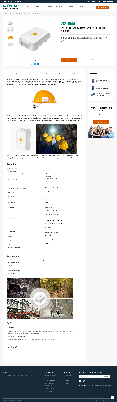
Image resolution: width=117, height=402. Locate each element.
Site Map (111, 400)
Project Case (69, 375)
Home (27, 6)
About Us (68, 383)
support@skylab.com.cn (14, 387)
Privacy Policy (105, 400)
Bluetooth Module (51, 375)
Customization (60, 6)
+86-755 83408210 (13, 382)
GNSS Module (50, 388)
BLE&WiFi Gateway (51, 380)
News (71, 6)
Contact (81, 6)
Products (38, 6)
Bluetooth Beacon (51, 377)
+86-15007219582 (22, 382)
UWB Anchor (50, 383)
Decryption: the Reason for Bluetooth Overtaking (99, 385)
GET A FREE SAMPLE (102, 7)
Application (44, 73)
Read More (63, 41)
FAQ (88, 1)
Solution (49, 6)
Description (14, 73)
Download (94, 1)
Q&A (59, 73)
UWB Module (50, 391)
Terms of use (98, 400)
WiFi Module (50, 385)
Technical (29, 73)
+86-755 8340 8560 (13, 385)
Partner (67, 377)
